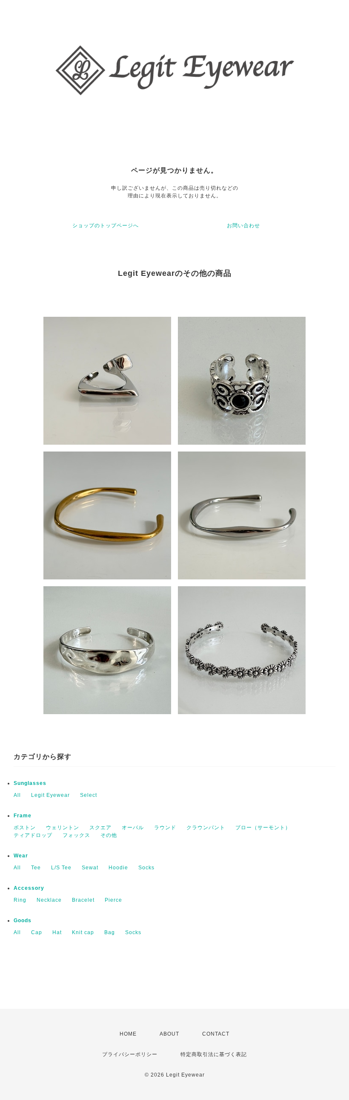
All (17, 795)
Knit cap (83, 932)
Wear (21, 856)
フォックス (76, 835)
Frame (22, 816)
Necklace (49, 900)
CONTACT (215, 1034)
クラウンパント (205, 828)
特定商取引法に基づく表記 (213, 1054)
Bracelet (83, 900)
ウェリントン (62, 828)
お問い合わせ (243, 226)
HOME (128, 1034)
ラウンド (165, 828)
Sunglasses (30, 783)
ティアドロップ (33, 835)
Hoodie (118, 868)
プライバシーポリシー (129, 1054)
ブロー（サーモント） (263, 828)
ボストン (25, 828)
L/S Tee (61, 868)
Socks (146, 868)
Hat (57, 932)
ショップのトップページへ (105, 226)
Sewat (90, 868)
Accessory (29, 888)
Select (88, 795)
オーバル (133, 828)
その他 (108, 835)
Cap (36, 932)
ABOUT (169, 1034)
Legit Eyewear (50, 795)
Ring (20, 900)
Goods (22, 920)
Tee (36, 868)
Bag (109, 932)
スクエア (100, 828)
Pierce (113, 900)
